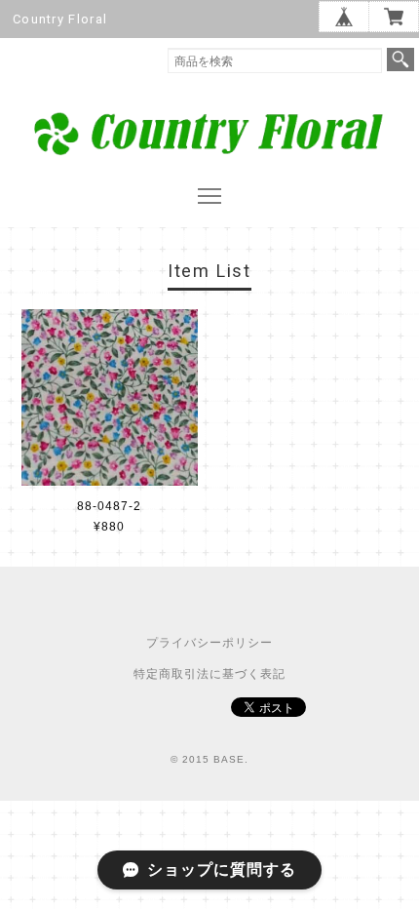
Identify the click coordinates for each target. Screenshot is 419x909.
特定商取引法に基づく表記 (209, 674)
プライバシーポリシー (209, 643)
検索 (400, 59)
